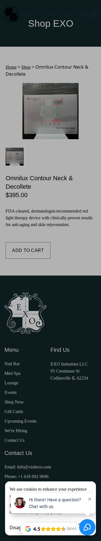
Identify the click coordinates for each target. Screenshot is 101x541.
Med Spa (49, 14)
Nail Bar (29, 14)
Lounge (69, 14)
